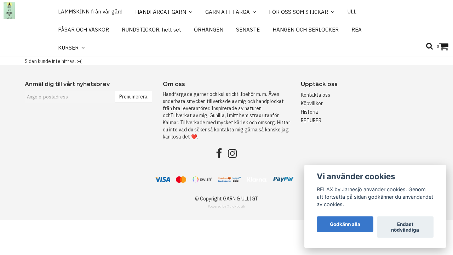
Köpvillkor (312, 103)
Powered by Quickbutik (226, 206)
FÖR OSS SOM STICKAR (300, 11)
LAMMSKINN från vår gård (90, 11)
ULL (351, 11)
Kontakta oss (315, 95)
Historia (309, 112)
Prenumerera (133, 97)
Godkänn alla (345, 224)
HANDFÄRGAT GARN (162, 11)
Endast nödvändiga (405, 227)
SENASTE (248, 29)
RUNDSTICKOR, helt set (151, 29)
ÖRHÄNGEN (208, 29)
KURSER (69, 47)
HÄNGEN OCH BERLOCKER (306, 29)
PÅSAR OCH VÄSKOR (83, 29)
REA (356, 29)
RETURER (311, 120)
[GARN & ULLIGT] (9, 10)
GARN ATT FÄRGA (229, 11)
